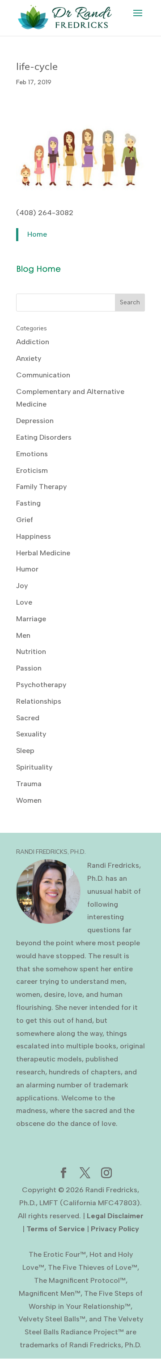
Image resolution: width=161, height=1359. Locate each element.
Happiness (33, 536)
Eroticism (32, 470)
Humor (27, 569)
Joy (22, 585)
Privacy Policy (115, 1229)
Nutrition (31, 651)
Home (37, 234)
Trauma (29, 783)
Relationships (38, 701)
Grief (24, 519)
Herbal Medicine (43, 553)
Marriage (31, 619)
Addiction (32, 342)
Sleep (25, 750)
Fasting (28, 503)
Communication (43, 375)
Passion (29, 668)
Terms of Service (55, 1229)
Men (23, 635)
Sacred (27, 718)
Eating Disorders (44, 437)
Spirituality (34, 767)
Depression (35, 420)
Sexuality (31, 734)
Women (29, 800)
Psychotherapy (41, 684)
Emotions (32, 454)
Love (24, 602)
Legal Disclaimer (115, 1216)
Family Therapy (41, 486)
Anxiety (28, 358)
